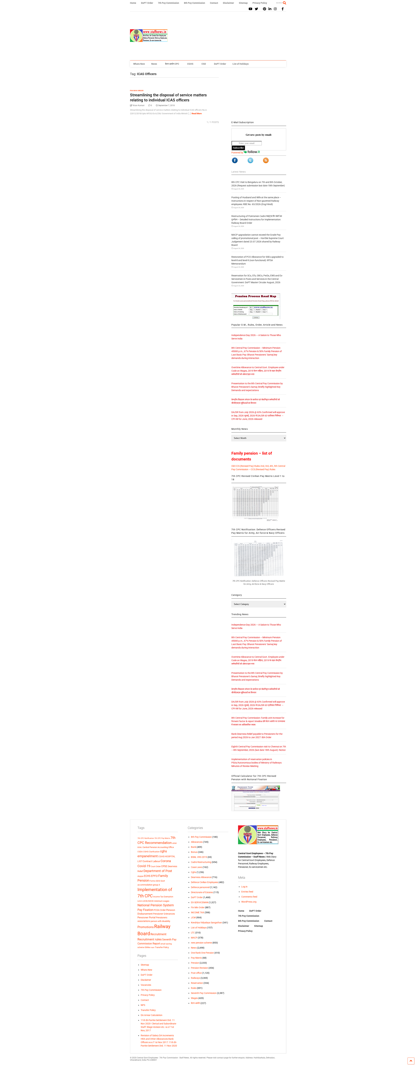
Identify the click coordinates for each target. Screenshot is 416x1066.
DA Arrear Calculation (151, 1015)
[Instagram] (275, 9)
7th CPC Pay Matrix (162, 838)
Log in (244, 886)
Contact (214, 3)
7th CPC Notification (145, 838)
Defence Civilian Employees (204, 882)
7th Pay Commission (168, 3)
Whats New (139, 64)
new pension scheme (201, 942)
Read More (197, 113)
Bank (193, 847)
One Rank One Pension (202, 952)
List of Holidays (241, 64)
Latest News (238, 171)
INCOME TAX (197, 912)
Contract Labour (151, 861)
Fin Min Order (136, 90)
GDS (158, 881)
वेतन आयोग (195, 1003)
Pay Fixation (145, 909)
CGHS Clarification (151, 852)
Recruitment (158, 934)
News (154, 64)
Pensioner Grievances (164, 913)
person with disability (160, 921)
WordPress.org (248, 901)
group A (156, 885)
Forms (152, 881)
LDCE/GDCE (148, 901)
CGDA (140, 852)
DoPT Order (147, 3)
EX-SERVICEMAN (199, 902)
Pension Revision (199, 968)
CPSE (164, 866)
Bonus (194, 852)
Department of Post (157, 871)
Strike (147, 947)
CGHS (190, 64)
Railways (195, 978)
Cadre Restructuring (201, 862)
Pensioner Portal (146, 917)
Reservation (197, 983)
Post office (196, 973)
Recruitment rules (149, 939)
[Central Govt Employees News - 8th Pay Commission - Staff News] (149, 40)
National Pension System (155, 905)
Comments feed (249, 896)
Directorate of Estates (202, 892)
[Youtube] (250, 9)
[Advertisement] (227, 36)
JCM (193, 917)
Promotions (145, 927)
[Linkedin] (269, 9)
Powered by (237, 152)
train (152, 947)
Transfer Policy (162, 947)
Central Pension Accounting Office (158, 847)
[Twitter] (256, 9)
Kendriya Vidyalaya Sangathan (206, 922)
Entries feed (247, 891)
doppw (140, 876)
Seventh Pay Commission (203, 993)
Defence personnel (200, 887)
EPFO (154, 876)
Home (133, 3)
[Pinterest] (264, 9)
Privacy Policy (260, 3)
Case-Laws (196, 867)
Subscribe (238, 147)
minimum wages (161, 901)
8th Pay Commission (194, 3)
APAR (174, 843)
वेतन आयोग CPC (172, 64)
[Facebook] (283, 9)
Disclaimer (228, 3)
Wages (194, 998)
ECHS (147, 876)
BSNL (139, 847)
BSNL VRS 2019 (199, 857)
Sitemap (243, 3)
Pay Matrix (196, 957)
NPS (143, 1005)
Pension (195, 963)
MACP (194, 937)
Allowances (196, 842)
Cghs (193, 872)
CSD (204, 64)
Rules (193, 988)
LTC (193, 932)
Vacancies (146, 985)
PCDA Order (160, 910)
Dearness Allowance (201, 877)
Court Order (156, 866)
